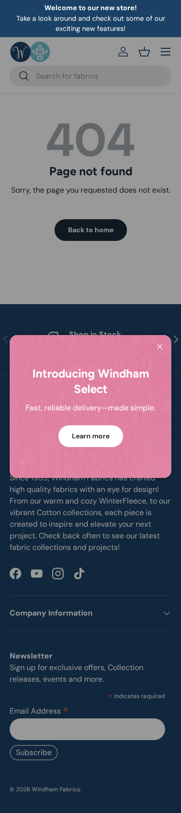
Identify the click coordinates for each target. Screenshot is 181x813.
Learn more (91, 436)
